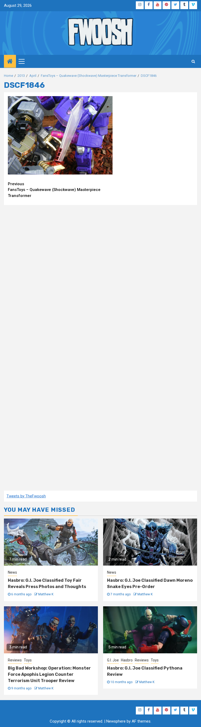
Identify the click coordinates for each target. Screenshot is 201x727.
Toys (28, 660)
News (12, 572)
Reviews (15, 660)
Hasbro (127, 660)
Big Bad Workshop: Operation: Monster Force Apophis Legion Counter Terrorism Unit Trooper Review (49, 674)
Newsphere (116, 721)
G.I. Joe (113, 660)
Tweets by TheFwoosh (26, 496)
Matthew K (45, 594)
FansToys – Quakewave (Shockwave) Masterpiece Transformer (54, 190)
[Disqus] (100, 276)
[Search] (193, 61)
